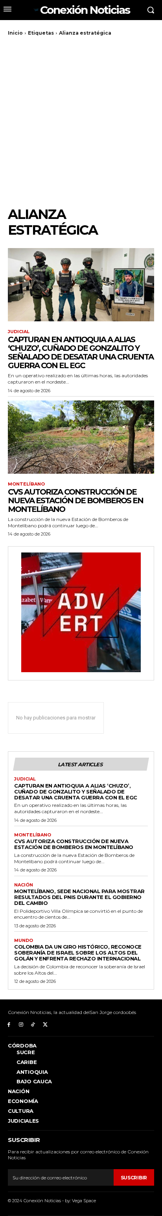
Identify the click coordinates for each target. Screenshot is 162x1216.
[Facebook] (9, 1024)
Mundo (23, 940)
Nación (23, 885)
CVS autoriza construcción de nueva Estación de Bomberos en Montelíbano (75, 500)
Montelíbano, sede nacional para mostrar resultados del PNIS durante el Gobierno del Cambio (79, 897)
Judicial (18, 331)
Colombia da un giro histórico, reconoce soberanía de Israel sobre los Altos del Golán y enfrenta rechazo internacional (78, 953)
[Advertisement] (81, 121)
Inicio (15, 33)
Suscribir (134, 1178)
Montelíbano (26, 484)
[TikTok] (33, 1024)
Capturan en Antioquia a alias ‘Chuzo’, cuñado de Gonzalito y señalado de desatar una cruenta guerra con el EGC (80, 352)
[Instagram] (21, 1024)
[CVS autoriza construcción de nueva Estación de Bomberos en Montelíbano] (81, 437)
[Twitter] (45, 1024)
